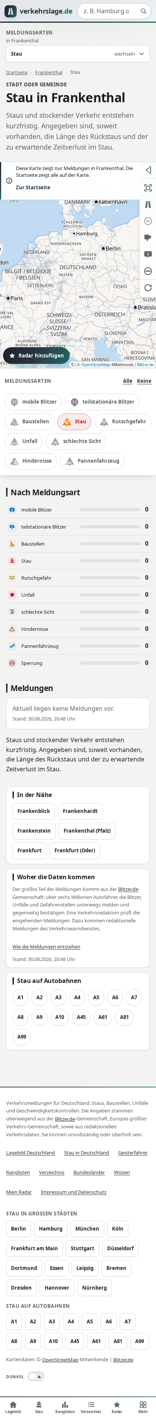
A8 (20, 1017)
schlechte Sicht (82, 441)
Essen (57, 1268)
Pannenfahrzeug (98, 460)
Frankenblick (33, 811)
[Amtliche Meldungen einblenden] (148, 254)
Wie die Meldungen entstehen (46, 946)
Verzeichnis (51, 1172)
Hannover (57, 1287)
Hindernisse (37, 460)
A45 (81, 1017)
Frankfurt (29, 850)
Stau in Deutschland (86, 1152)
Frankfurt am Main (34, 1248)
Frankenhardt (80, 811)
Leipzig (85, 1268)
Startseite (17, 72)
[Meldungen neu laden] (148, 287)
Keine (144, 381)
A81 (124, 1017)
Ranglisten (18, 1172)
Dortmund (24, 1268)
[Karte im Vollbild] (148, 187)
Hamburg (50, 1228)
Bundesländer (89, 1172)
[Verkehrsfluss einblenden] (148, 204)
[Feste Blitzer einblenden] (148, 237)
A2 (39, 997)
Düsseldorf (120, 1248)
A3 (58, 997)
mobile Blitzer (39, 401)
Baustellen (35, 421)
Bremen (116, 1268)
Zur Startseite (33, 187)
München (87, 1228)
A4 (77, 997)
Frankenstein (34, 830)
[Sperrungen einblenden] (148, 271)
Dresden (21, 1287)
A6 (115, 997)
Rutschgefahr (129, 421)
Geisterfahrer (133, 1152)
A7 (134, 997)
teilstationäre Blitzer (108, 401)
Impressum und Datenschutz (73, 1192)
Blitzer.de (145, 364)
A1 (20, 997)
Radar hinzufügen (41, 355)
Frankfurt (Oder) (75, 850)
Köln (117, 1228)
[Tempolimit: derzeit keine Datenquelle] (148, 221)
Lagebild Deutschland (30, 1152)
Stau (80, 421)
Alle (128, 381)
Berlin (18, 1228)
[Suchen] (143, 11)
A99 (21, 1036)
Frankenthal (48, 72)
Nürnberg (94, 1287)
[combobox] (114, 11)
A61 (102, 1017)
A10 (59, 1017)
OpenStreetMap (95, 364)
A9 (39, 1017)
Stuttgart (82, 1248)
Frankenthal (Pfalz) (87, 830)
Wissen (122, 1172)
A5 (96, 997)
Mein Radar (19, 1192)
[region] (78, 265)
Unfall (29, 441)
